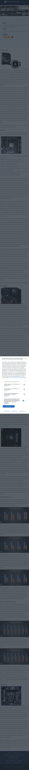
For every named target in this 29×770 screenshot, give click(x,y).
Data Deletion (7, 411)
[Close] (26, 359)
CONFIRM (8, 406)
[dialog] (14, 385)
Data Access (14, 411)
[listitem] (14, 381)
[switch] (24, 384)
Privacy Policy (22, 411)
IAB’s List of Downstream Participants (16, 377)
